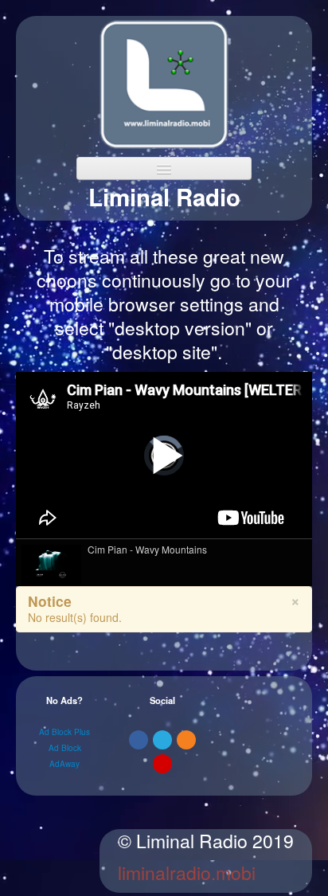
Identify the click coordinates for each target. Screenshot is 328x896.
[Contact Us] (162, 763)
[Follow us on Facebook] (138, 739)
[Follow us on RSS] (186, 739)
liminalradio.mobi (187, 872)
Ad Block (65, 747)
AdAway (64, 763)
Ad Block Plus (64, 732)
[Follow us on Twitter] (162, 739)
